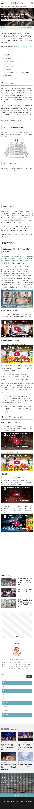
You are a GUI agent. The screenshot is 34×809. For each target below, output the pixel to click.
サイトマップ (19, 801)
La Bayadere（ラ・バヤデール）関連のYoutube (17, 72)
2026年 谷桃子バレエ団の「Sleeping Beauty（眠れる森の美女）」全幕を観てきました (25, 746)
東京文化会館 (15, 132)
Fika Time (21, 805)
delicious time (15, 6)
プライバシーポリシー (8, 801)
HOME (4, 27)
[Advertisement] (17, 186)
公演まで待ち (7, 69)
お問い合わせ (28, 801)
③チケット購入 (9, 66)
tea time (8, 6)
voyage (6, 710)
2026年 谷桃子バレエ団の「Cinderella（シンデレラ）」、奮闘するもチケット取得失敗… (8, 746)
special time (23, 6)
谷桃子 (29, 19)
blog (29, 6)
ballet (4, 19)
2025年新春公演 (12, 19)
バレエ (17, 19)
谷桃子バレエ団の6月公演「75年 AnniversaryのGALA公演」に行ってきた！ (25, 603)
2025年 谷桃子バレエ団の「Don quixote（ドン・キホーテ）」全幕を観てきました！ (25, 581)
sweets (6, 698)
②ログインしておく (11, 64)
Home (2, 6)
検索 (3, 674)
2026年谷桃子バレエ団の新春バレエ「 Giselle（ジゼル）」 (25, 765)
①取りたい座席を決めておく (13, 61)
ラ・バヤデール (23, 19)
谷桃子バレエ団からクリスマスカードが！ (25, 590)
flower (6, 706)
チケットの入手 (7, 58)
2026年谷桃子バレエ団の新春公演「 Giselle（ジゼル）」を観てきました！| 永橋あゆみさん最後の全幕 (8, 767)
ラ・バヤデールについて (9, 75)
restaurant (7, 694)
